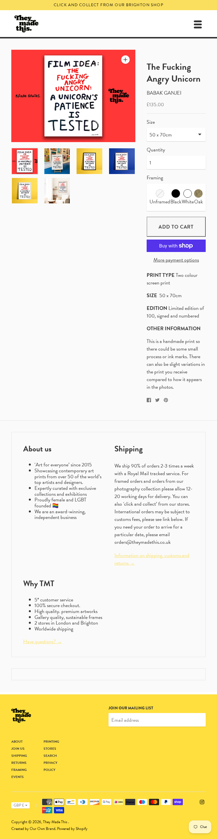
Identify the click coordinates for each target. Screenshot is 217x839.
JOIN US (18, 748)
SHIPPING (19, 755)
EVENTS (17, 776)
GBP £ (19, 805)
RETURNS (19, 762)
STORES (50, 748)
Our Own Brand (42, 829)
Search (50, 755)
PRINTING (51, 741)
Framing (155, 177)
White (188, 201)
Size (151, 122)
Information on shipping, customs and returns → (151, 559)
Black (175, 201)
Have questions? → (42, 641)
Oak (198, 201)
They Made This (55, 822)
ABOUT (17, 741)
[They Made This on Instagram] (202, 801)
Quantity (156, 150)
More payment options (176, 260)
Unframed (159, 201)
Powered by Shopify (72, 829)
